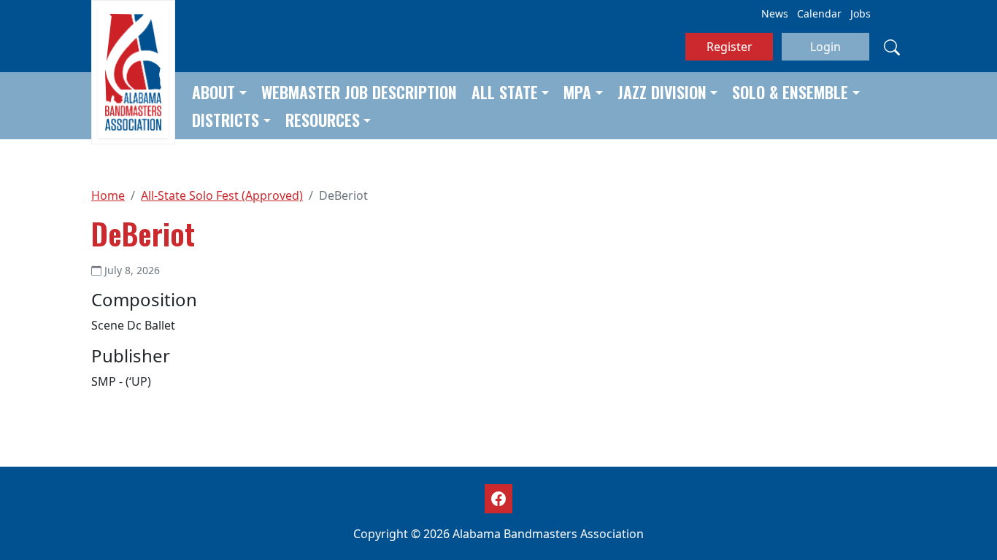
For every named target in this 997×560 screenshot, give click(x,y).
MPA (577, 92)
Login (825, 47)
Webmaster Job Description (359, 92)
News (774, 13)
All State (504, 92)
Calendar (819, 13)
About (213, 92)
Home (108, 195)
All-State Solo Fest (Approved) (222, 195)
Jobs (860, 13)
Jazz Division (662, 92)
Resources (322, 119)
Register (729, 47)
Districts (225, 119)
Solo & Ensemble (790, 92)
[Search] (892, 47)
